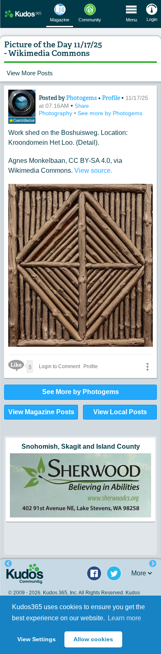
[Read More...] (80, 476)
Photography (56, 113)
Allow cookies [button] (93, 639)
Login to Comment (59, 366)
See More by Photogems (80, 391)
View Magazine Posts (41, 411)
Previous (8, 564)
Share (82, 106)
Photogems (82, 98)
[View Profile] (22, 103)
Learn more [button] (124, 618)
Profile (111, 98)
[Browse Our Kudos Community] (23, 13)
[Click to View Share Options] (147, 366)
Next (153, 564)
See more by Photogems (110, 113)
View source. (93, 170)
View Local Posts (120, 411)
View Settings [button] (36, 639)
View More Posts (30, 73)
